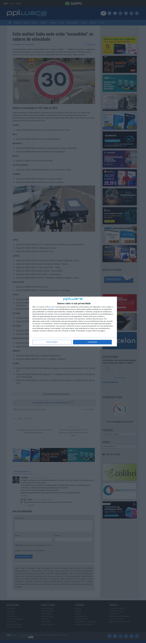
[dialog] (73, 321)
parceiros (52, 307)
